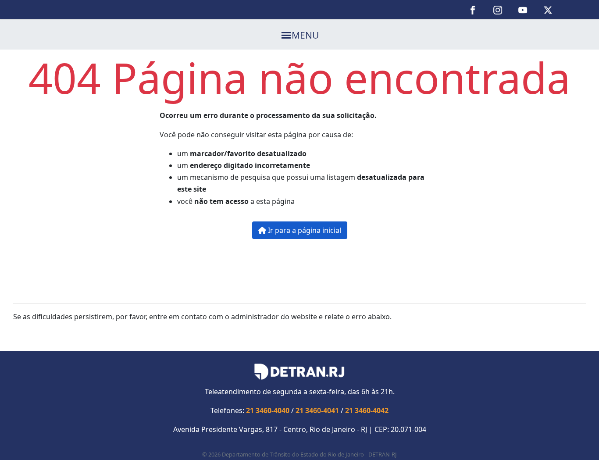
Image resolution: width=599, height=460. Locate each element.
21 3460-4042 (367, 410)
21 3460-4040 (267, 410)
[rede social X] (547, 9)
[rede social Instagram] (497, 9)
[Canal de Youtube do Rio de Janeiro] (522, 9)
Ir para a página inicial (303, 230)
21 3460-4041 (317, 410)
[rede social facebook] (472, 9)
